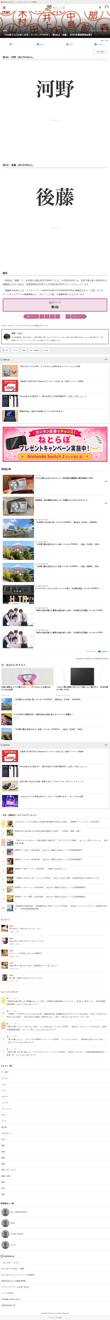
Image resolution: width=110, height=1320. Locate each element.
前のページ (32, 316)
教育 (3, 1182)
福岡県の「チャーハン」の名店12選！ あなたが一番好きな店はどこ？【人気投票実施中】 (50, 887)
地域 (3, 1164)
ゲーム (4, 1090)
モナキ (13, 1245)
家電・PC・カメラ (8, 1170)
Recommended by (92, 651)
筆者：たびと (17, 333)
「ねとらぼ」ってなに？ (11, 1263)
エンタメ (4, 1078)
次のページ (78, 316)
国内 (3, 1152)
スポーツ (4, 1097)
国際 (3, 1158)
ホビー (4, 1115)
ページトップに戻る (55, 1317)
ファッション (6, 1109)
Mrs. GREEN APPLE (19, 1212)
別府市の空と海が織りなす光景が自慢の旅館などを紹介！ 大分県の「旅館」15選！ (48, 831)
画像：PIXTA (105, 40)
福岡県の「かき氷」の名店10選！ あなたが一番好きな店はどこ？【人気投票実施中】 (49, 850)
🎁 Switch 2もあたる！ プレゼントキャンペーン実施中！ (19, 2)
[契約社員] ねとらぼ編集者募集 (13, 1281)
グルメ (4, 1084)
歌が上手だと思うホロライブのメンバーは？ (26, 941)
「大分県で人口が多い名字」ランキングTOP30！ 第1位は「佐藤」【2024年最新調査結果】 (48, 35)
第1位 (55, 307)
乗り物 (4, 1127)
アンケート (5, 920)
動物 (3, 1145)
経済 (3, 1188)
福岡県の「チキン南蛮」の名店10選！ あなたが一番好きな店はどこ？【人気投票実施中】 (50, 897)
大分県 (5, 30)
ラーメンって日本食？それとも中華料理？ (26, 953)
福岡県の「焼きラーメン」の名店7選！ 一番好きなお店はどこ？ (40, 869)
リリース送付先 (7, 1293)
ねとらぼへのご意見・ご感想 (12, 1269)
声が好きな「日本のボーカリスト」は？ (25, 929)
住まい (4, 1139)
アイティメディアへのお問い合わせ (15, 1287)
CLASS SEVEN (17, 1234)
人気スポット (6, 1133)
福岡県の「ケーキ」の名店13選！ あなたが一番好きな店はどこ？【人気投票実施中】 (49, 859)
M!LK (13, 1223)
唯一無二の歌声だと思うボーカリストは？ (26, 978)
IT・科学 (4, 1072)
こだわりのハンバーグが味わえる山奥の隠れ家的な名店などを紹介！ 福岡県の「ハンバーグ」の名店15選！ (57, 822)
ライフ (4, 1121)
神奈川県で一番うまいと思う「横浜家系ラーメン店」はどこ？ (33, 966)
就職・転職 (5, 1176)
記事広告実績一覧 (8, 1305)
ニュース (4, 1103)
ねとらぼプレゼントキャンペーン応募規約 (17, 1275)
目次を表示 (100, 52)
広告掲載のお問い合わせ (11, 1299)
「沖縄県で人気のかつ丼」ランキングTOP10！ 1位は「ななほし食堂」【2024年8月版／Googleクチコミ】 (57, 878)
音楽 (3, 1194)
